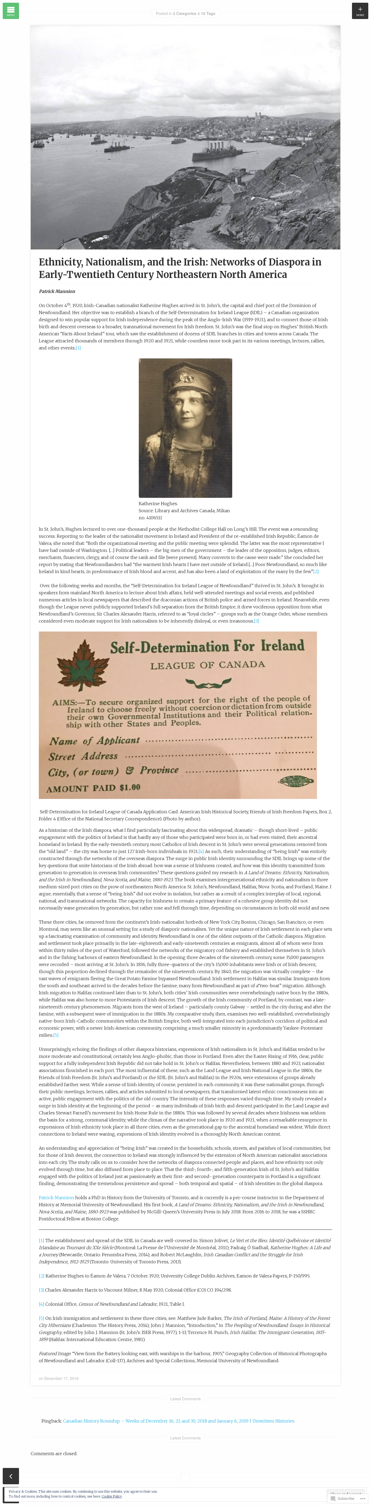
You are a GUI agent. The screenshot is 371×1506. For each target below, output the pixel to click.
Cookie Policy (112, 1496)
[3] (256, 621)
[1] (78, 348)
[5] (56, 1035)
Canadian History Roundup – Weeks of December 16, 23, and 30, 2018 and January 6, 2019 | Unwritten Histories (178, 1421)
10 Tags (208, 13)
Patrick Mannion (56, 1197)
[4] (201, 851)
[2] (316, 571)
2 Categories (184, 13)
